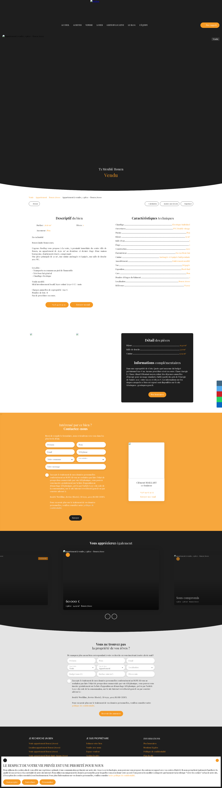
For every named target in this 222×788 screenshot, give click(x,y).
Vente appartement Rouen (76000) (43, 743)
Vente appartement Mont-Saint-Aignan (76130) (48, 755)
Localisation (133, 667)
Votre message (53, 467)
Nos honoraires (150, 743)
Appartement (41, 197)
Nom (81, 445)
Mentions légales (151, 747)
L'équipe (143, 25)
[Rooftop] (111, 10)
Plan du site (148, 755)
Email (49, 452)
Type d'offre (72, 666)
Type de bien (102, 666)
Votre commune (54, 459)
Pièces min (132, 674)
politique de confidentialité (83, 705)
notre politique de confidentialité (122, 775)
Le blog (132, 25)
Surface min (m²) (106, 674)
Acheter (77, 25)
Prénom (50, 445)
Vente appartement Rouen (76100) (43, 751)
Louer (100, 25)
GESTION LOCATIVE (115, 25)
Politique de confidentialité (155, 751)
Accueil (65, 25)
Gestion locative (92, 755)
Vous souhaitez (82, 458)
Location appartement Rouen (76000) (44, 747)
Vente (31, 197)
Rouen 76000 (54, 197)
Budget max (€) (75, 674)
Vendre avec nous (93, 747)
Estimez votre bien (94, 743)
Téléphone (83, 452)
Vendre (89, 25)
